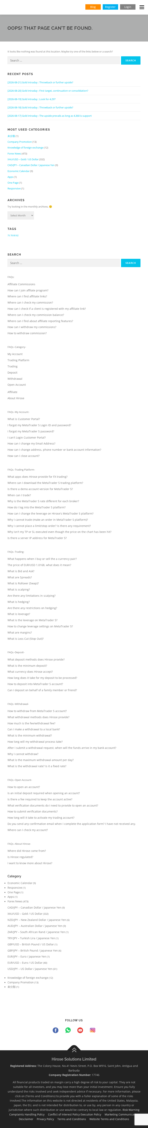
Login (127, 7)
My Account (15, 354)
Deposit (12, 372)
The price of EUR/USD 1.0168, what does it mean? (39, 565)
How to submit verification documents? (33, 811)
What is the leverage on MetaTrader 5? (32, 620)
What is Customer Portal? (24, 419)
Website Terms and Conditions (110, 1119)
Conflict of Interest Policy (64, 1114)
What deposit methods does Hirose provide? (36, 659)
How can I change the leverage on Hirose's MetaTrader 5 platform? (50, 513)
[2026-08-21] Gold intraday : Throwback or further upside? (40, 82)
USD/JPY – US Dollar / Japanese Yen (30, 969)
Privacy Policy (47, 1119)
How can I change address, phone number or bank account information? (54, 449)
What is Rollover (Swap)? (23, 583)
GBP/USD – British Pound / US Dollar (31, 944)
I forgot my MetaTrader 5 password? (31, 431)
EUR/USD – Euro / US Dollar (25, 962)
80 (14, 235)
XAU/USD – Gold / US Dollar (23, 159)
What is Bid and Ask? (21, 571)
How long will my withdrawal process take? (35, 741)
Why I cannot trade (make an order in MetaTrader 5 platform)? (48, 519)
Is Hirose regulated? (20, 857)
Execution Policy (92, 1114)
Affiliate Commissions (21, 284)
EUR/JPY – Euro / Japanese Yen (27, 956)
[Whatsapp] (68, 1031)
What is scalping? (19, 589)
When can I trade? (19, 495)
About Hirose (16, 398)
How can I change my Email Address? (31, 443)
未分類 (11, 136)
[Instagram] (92, 1031)
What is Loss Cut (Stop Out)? (26, 638)
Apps (10, 177)
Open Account (17, 384)
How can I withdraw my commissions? (32, 327)
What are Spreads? (20, 577)
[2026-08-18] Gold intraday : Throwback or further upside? (40, 107)
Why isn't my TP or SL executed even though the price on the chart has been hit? (59, 532)
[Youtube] (81, 1031)
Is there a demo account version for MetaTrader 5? (40, 489)
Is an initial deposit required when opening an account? (44, 793)
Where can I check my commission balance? (36, 315)
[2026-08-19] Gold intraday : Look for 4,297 (32, 99)
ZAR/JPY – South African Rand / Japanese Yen (36, 932)
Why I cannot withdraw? (23, 754)
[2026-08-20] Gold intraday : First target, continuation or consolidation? (48, 90)
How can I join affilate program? (28, 290)
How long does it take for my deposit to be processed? (42, 678)
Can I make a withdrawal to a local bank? (34, 729)
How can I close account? (24, 456)
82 (17, 235)
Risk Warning (132, 1110)
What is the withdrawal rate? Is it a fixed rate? (37, 766)
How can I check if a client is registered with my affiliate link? (47, 308)
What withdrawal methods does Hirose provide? (38, 717)
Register (110, 7)
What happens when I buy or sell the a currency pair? (42, 559)
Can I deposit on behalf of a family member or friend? (42, 690)
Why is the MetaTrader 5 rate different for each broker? (43, 501)
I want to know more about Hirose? (30, 863)
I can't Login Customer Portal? (27, 437)
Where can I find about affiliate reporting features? (40, 321)
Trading (13, 366)
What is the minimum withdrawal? (30, 735)
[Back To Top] (74, 1050)
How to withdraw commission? (27, 333)
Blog (93, 7)
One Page (13, 182)
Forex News (14, 153)
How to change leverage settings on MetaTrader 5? (40, 626)
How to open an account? (24, 787)
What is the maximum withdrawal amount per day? (41, 760)
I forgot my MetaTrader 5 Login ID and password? (39, 425)
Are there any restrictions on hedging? (32, 608)
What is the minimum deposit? (27, 665)
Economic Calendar (18, 171)
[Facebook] (56, 1031)
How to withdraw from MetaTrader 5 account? (37, 711)
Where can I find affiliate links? (27, 296)
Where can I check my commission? (30, 302)
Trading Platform (18, 360)
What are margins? (20, 632)
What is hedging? (19, 602)
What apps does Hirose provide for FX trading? (37, 476)
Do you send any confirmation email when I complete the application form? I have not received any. (72, 824)
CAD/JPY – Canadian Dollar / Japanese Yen (31, 165)
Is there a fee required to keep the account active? (40, 799)
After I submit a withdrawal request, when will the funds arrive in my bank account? (62, 748)
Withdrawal (15, 378)
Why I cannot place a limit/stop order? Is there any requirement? (49, 526)
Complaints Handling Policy (28, 1114)
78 (11, 235)
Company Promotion (20, 141)
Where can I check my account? (28, 830)
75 (9, 235)
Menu (141, 7)
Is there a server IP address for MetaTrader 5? (37, 538)
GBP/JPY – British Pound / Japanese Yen (33, 950)
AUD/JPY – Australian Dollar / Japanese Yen (35, 926)
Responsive (14, 188)
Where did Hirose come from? (27, 851)
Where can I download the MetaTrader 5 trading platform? (45, 483)
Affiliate (12, 392)
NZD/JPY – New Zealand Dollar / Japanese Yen (37, 920)
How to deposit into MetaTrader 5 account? (35, 684)
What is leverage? (19, 614)
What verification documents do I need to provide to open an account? (53, 805)
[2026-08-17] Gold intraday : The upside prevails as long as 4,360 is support (50, 115)
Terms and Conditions (73, 1119)
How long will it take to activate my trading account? (41, 817)
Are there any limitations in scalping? (32, 595)
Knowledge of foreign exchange (25, 147)
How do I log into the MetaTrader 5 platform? (37, 507)
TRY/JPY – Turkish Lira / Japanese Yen (31, 938)
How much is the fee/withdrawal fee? (31, 723)
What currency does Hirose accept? (30, 671)
